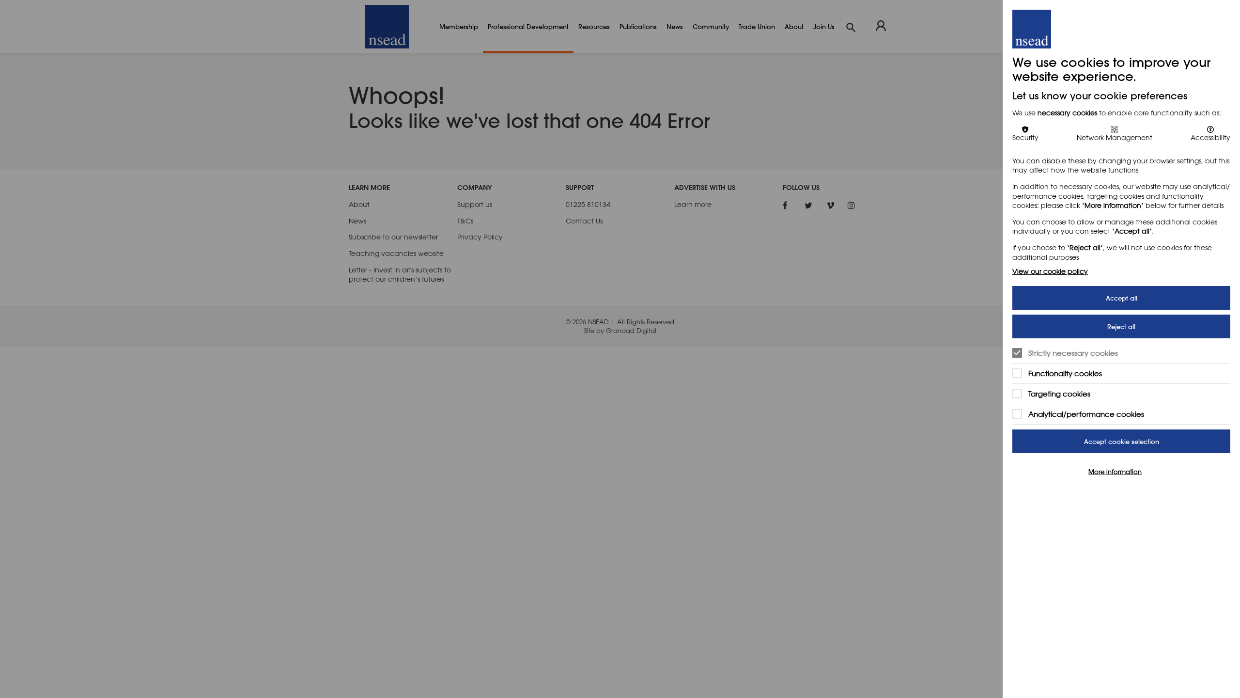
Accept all (1121, 298)
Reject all (1121, 326)
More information (1115, 472)
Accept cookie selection (1121, 441)
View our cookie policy (1050, 271)
